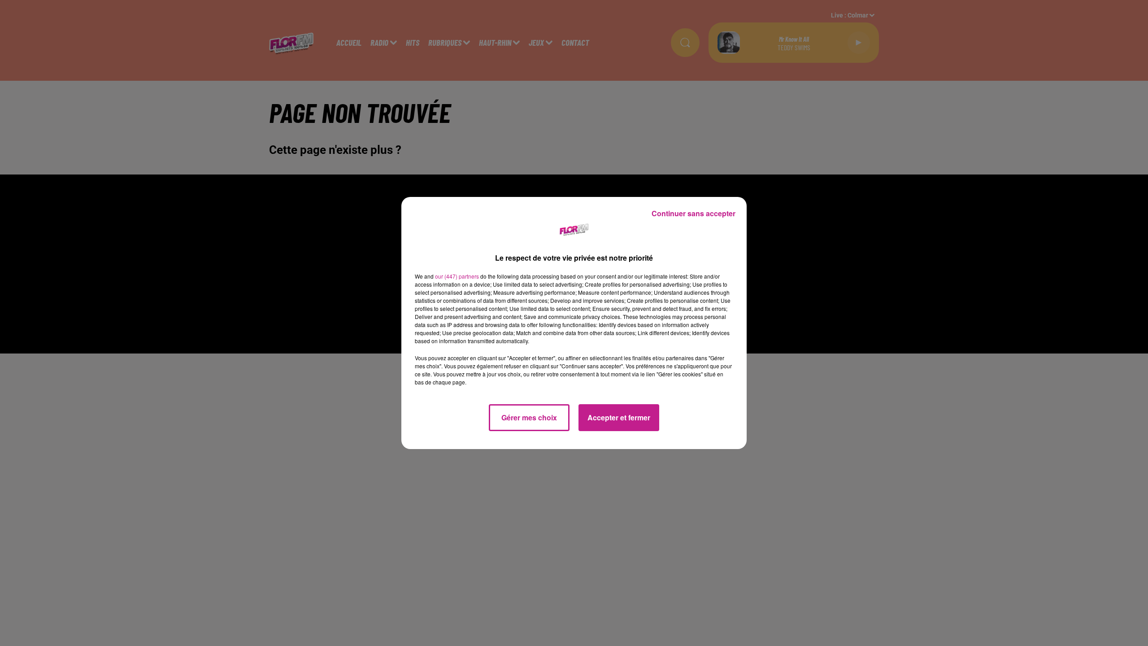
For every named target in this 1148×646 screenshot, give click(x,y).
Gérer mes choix (529, 417)
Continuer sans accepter (693, 213)
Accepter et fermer (618, 417)
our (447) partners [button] (457, 276)
